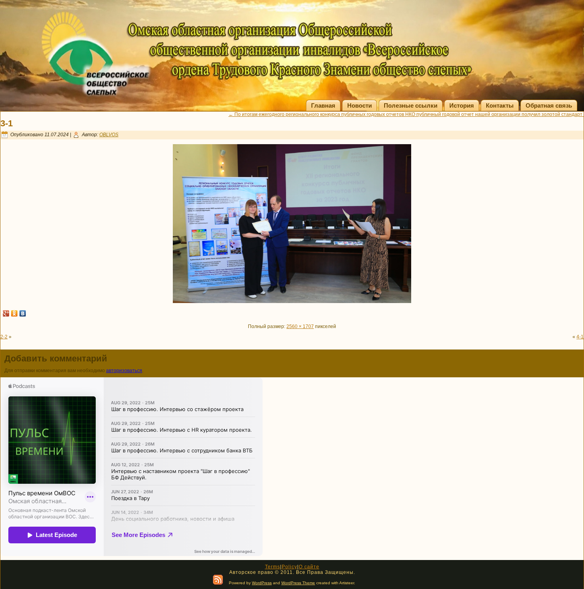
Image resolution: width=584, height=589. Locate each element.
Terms (272, 567)
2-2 (4, 337)
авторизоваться (124, 370)
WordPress (262, 583)
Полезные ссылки (410, 105)
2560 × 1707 (300, 326)
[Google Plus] (6, 313)
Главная (323, 105)
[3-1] (292, 301)
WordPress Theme (298, 583)
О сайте (309, 567)
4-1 (580, 337)
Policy (289, 567)
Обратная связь (549, 105)
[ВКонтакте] (23, 313)
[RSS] (218, 580)
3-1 (6, 123)
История (461, 105)
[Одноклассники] (14, 313)
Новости (359, 105)
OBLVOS (108, 134)
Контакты (500, 105)
